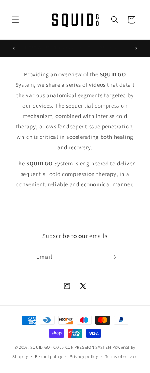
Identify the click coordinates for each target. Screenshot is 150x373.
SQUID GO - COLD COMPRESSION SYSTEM (71, 347)
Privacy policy (84, 356)
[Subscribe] (113, 257)
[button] (15, 19)
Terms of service (121, 356)
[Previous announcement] (14, 48)
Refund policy (48, 356)
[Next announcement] (135, 48)
